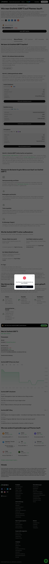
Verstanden (24, 286)
